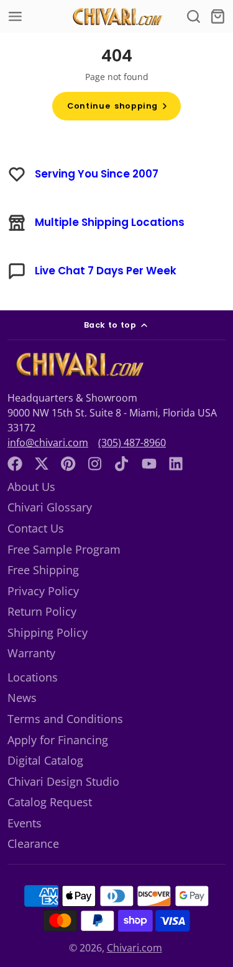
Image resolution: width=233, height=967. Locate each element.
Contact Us (35, 528)
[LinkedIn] (175, 463)
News (22, 697)
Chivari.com (134, 948)
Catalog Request (49, 801)
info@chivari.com (47, 442)
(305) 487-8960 (132, 442)
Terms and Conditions (65, 718)
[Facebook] (14, 463)
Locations (32, 677)
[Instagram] (95, 463)
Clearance (33, 843)
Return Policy (41, 611)
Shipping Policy (47, 632)
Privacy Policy (43, 590)
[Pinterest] (68, 463)
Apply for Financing (57, 739)
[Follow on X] (41, 463)
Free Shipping (43, 569)
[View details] (78, 365)
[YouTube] (149, 463)
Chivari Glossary (49, 507)
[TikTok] (122, 463)
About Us (31, 486)
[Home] (117, 16)
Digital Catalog (45, 760)
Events (24, 823)
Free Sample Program (64, 549)
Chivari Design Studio (63, 781)
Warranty (31, 652)
